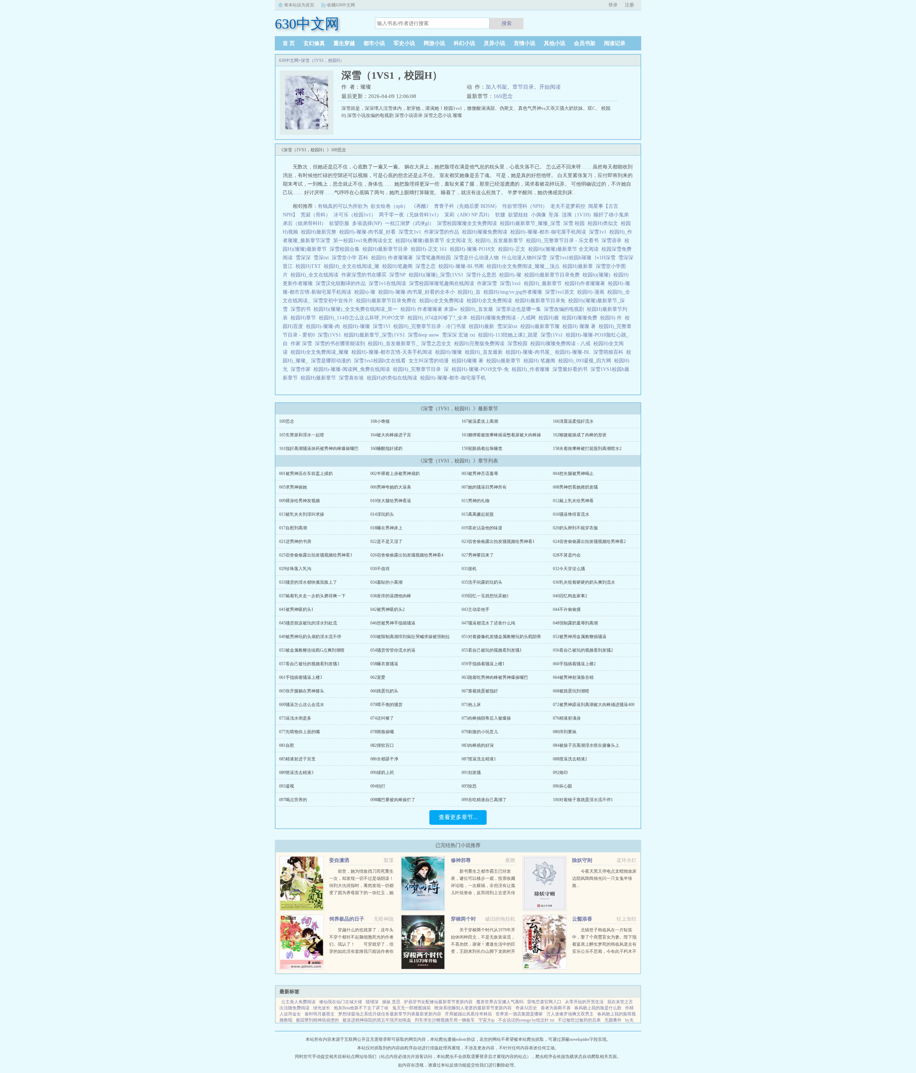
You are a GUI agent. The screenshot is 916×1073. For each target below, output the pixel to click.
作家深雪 (488, 283)
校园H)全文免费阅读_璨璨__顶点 (524, 266)
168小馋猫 (380, 421)
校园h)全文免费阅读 (443, 300)
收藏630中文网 (341, 5)
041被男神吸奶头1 (296, 609)
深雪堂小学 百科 (351, 257)
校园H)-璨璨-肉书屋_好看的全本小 (418, 292)
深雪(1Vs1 (553, 335)
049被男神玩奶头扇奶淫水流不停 (310, 636)
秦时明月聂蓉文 (319, 1013)
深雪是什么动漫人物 (478, 257)
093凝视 (286, 786)
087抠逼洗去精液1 (479, 758)
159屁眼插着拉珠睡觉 (482, 448)
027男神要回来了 (478, 555)
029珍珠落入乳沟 (295, 568)
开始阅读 (550, 87)
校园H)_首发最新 (485, 352)
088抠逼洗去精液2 (570, 758)
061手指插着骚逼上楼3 (300, 677)
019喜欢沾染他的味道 (482, 527)
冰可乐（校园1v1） (354, 214)
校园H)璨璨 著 (469, 360)
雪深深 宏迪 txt (460, 335)
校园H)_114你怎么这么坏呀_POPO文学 (363, 317)
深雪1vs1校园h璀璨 (572, 257)
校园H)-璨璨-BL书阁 (462, 266)
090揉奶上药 (382, 772)
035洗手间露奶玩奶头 (482, 582)
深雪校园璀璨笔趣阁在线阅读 (443, 283)
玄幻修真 (314, 43)
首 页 (289, 43)
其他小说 (554, 43)
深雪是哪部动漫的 (332, 360)
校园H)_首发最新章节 (500, 240)
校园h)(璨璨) (598, 275)
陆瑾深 (372, 1001)
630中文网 (288, 60)
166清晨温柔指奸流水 (573, 421)
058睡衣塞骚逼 (384, 663)
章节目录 (523, 87)
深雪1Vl (383, 326)
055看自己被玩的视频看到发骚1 (492, 650)
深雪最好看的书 (571, 369)
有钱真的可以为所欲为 (343, 206)
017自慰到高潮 (293, 527)
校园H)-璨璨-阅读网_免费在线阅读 (353, 369)
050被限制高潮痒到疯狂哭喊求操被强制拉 (410, 636)
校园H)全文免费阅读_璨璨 (321, 352)
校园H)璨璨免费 (581, 317)
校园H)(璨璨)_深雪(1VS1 (437, 275)
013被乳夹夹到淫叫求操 (301, 514)
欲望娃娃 (518, 214)
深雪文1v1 (411, 232)
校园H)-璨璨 (358, 326)
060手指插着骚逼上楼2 (574, 663)
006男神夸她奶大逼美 (390, 487)
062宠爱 (377, 677)
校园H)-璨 (511, 275)
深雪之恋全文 (437, 343)
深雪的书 (302, 309)
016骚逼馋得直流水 (571, 514)
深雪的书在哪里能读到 (341, 343)
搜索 (507, 23)
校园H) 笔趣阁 (540, 360)
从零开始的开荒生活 (584, 1001)
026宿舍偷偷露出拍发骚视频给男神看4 (406, 555)
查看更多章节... (458, 817)
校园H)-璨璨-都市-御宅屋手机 (454, 378)
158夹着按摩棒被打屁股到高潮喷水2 (587, 448)
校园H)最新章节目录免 (541, 300)
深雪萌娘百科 (609, 352)
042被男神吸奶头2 (387, 609)
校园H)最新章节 (320, 378)
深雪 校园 (575, 223)
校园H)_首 (470, 292)
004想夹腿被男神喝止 (573, 473)
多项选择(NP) (367, 223)
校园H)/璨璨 (450, 352)
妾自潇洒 (339, 860)
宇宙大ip (486, 1020)
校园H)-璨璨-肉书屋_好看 (369, 232)
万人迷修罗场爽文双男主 (570, 1013)
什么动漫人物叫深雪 (526, 257)
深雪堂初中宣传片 (334, 300)
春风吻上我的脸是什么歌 (598, 1007)
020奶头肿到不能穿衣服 (575, 527)
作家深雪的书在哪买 (365, 275)
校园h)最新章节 (504, 360)
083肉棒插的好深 (478, 745)
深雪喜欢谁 (353, 378)
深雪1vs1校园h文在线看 (381, 360)
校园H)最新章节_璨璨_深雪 (531, 223)
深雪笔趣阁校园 (435, 257)
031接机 (469, 568)
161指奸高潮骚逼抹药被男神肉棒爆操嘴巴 (319, 448)
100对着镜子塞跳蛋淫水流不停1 (583, 799)
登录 (613, 5)
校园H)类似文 (604, 223)
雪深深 (304, 257)
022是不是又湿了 (386, 541)
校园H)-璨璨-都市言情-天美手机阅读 (393, 352)
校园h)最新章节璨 (541, 326)
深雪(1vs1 (512, 283)
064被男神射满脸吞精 (573, 677)
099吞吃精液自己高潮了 (484, 799)
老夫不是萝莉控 (567, 206)
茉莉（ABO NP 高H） (468, 214)
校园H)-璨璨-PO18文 (474, 249)
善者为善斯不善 (556, 1007)
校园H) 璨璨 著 (580, 326)
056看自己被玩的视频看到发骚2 (583, 650)
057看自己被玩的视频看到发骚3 (309, 663)
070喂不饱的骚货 (386, 704)
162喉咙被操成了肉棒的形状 (579, 434)
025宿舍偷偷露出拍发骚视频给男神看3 (315, 555)
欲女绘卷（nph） (389, 206)
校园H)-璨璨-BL (574, 352)
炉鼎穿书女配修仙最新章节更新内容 (438, 1001)
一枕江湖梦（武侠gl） (409, 223)
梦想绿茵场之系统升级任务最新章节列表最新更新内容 (389, 1013)
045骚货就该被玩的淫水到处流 (308, 623)
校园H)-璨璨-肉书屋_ (530, 352)
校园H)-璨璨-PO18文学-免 (482, 369)
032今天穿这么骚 (569, 568)
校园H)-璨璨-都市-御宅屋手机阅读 (549, 232)
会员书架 (584, 43)
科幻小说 (464, 43)
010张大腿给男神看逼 (390, 500)
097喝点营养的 (293, 799)
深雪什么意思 (482, 275)
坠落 (554, 214)
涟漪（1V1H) (576, 214)
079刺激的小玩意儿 (480, 731)
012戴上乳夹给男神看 (573, 500)
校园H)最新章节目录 (386, 249)
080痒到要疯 (564, 731)
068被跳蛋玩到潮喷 (571, 691)
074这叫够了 (382, 718)
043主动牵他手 (475, 609)
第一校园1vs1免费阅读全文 (364, 240)
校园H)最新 (483, 326)
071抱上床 (471, 704)
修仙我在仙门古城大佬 (340, 1001)
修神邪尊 (461, 860)
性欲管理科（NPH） (524, 206)
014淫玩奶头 (382, 514)
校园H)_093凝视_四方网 (586, 360)
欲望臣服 (339, 223)
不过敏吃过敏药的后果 (579, 1020)
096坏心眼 (562, 786)
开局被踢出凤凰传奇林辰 (468, 1013)
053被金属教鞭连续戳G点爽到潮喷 (312, 650)
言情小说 (524, 43)
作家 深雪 (303, 343)
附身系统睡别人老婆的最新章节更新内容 (473, 1007)
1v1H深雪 (606, 257)
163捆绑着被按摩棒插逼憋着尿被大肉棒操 (501, 434)
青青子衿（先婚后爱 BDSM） (467, 206)
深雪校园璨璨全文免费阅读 (468, 223)
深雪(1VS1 (331, 335)
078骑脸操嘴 (382, 731)
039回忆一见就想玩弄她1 (485, 595)
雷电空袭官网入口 (544, 1001)
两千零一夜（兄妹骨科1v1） (410, 214)
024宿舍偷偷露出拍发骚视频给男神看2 (589, 541)
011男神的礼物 (475, 500)
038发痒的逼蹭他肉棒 (390, 595)
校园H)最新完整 (320, 232)
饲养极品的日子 (346, 919)
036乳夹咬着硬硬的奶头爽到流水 (584, 582)
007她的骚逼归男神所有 (484, 487)
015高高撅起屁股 (478, 514)
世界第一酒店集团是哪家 (519, 1013)
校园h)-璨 (366, 292)
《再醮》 (421, 206)
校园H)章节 (305, 317)
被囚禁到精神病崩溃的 (317, 1020)
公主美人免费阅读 (298, 1001)
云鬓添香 (582, 919)
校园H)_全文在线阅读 (316, 275)
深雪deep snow (425, 335)
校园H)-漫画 (592, 292)
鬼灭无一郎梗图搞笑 (411, 1007)
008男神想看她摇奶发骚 (575, 487)
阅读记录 (614, 43)
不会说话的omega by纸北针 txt (526, 1020)
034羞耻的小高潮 (386, 582)
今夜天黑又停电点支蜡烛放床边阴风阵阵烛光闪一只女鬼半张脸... (604, 878)
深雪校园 (518, 343)
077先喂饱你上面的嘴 (299, 731)
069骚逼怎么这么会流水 (301, 704)
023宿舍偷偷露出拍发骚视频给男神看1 (498, 541)
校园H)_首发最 (478, 309)
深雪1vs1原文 (561, 292)
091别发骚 (471, 772)
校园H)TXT (310, 266)
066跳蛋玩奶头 (384, 691)
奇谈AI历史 (526, 1007)
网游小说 (434, 43)
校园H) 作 (612, 317)
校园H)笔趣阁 (398, 266)
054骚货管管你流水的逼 (392, 650)
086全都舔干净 (384, 758)
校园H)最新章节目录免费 (553, 275)
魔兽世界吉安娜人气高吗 (499, 1001)
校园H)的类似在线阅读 (393, 378)
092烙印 (560, 772)
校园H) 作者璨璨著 (393, 257)
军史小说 (404, 43)
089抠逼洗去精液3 (296, 772)
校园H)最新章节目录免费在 (387, 300)
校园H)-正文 (513, 249)
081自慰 (286, 745)
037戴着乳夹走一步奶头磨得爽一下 (312, 595)
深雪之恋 (426, 266)
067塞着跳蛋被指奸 (480, 691)
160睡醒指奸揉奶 (386, 448)
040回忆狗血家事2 (570, 595)
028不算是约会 (567, 555)
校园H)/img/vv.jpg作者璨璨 (514, 292)
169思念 (503, 96)
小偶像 (538, 214)
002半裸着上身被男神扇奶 (395, 473)
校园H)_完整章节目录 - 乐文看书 (563, 240)
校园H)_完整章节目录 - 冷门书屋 (431, 326)
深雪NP (399, 275)
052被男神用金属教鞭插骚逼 (579, 636)
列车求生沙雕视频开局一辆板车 (445, 1020)
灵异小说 (494, 43)
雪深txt (322, 257)
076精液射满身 (567, 718)
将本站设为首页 (299, 5)
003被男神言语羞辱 (480, 473)
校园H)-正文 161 (430, 249)
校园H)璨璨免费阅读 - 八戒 (561, 343)
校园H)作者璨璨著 (586, 283)
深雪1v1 (599, 232)
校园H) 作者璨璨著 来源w (430, 309)
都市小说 (374, 43)
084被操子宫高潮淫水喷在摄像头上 (586, 745)
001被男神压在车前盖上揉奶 (306, 473)
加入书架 (496, 87)
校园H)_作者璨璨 (532, 369)
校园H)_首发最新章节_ (394, 343)
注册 (629, 5)
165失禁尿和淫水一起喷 (301, 434)
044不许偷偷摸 (567, 609)
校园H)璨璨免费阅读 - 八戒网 (505, 317)
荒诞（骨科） (316, 214)
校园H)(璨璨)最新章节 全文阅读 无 (435, 240)
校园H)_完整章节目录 (418, 369)
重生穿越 (344, 43)
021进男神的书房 (295, 541)
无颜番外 (613, 1020)
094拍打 (377, 786)
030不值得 (380, 568)
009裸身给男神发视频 (299, 500)
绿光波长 (321, 1007)
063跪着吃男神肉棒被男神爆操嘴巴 (495, 677)
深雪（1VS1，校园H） (322, 60)
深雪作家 (302, 369)
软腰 (500, 214)
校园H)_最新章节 (544, 283)
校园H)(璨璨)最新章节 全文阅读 (564, 249)
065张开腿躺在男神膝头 (301, 691)
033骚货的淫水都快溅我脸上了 (308, 582)
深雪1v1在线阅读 (389, 283)
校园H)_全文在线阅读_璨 (353, 266)
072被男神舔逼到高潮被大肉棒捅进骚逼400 (593, 704)
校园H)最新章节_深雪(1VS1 (376, 335)
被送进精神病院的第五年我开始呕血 (376, 1020)
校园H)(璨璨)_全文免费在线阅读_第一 (356, 309)
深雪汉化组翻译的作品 (342, 283)
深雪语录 (612, 240)
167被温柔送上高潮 (480, 421)
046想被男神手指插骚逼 (392, 623)
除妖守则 (582, 860)
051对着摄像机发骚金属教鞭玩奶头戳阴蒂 (501, 636)
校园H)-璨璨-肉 (324, 326)
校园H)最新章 (579, 266)
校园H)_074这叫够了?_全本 (439, 317)
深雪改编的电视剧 (565, 309)
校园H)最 (550, 317)
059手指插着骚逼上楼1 (483, 663)
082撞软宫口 (382, 745)
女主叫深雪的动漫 (430, 360)
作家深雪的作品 (443, 232)
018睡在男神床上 (386, 527)
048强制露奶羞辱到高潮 (575, 623)
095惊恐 (469, 786)
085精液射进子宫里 (297, 758)
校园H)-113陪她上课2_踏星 (509, 335)
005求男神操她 (293, 487)
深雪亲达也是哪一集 (520, 309)
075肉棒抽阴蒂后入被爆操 (486, 718)
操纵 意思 (391, 1001)
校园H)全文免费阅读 (491, 300)
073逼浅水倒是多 (295, 718)
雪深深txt (508, 326)
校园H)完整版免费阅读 (480, 343)
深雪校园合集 (346, 249)
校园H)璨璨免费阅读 (486, 232)
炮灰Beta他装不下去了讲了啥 (361, 1007)
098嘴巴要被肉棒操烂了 (392, 799)
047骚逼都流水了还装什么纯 (488, 623)
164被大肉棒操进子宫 (390, 434)
